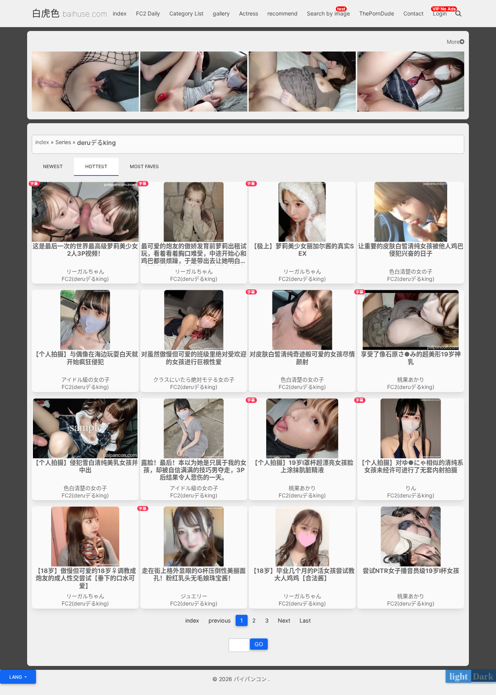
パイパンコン (251, 679)
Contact (413, 13)
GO (259, 644)
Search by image (328, 13)
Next (284, 620)
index (120, 13)
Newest (53, 166)
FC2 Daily (148, 13)
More (453, 42)
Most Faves (144, 166)
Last (305, 620)
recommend (282, 13)
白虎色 (46, 13)
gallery (221, 13)
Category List (186, 13)
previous (219, 620)
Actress (248, 13)
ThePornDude (376, 13)
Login (440, 13)
